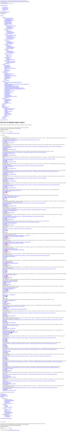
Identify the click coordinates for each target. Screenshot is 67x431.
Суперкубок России (10, 27)
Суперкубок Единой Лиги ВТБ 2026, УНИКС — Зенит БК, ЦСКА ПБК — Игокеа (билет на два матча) (21, 139)
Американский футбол (9, 109)
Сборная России (10, 28)
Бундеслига (9, 45)
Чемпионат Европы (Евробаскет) (10, 75)
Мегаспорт (4, 313)
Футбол (4, 17)
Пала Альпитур (5, 301)
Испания (6, 29)
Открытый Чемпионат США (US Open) (12, 86)
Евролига (6, 72)
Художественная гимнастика (10, 108)
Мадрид (4, 264)
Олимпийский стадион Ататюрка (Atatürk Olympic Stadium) (13, 236)
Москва (4, 141)
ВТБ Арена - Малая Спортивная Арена (9, 140)
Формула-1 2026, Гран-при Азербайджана (10, 281)
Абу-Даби (4, 230)
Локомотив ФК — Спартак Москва (24, 202)
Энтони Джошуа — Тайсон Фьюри (9, 294)
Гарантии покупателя (8, 399)
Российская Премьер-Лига (11, 25)
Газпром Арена (5, 375)
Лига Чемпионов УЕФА (9, 18)
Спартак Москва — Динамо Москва (24, 152)
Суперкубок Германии (11, 47)
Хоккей (4, 64)
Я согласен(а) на (10, 133)
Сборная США (9, 56)
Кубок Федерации (8, 95)
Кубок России (9, 26)
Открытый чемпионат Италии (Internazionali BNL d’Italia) (15, 88)
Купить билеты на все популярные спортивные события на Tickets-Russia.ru (14, 0)
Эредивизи (9, 58)
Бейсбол (6, 110)
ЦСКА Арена (5, 269)
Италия (6, 39)
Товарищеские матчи (8, 23)
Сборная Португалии (10, 62)
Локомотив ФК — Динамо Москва (32, 146)
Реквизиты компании (8, 407)
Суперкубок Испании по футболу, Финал (10, 248)
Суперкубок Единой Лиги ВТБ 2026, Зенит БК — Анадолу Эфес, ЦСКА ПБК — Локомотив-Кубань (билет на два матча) (24, 209)
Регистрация (7, 402)
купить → (2, 15)
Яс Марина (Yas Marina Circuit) (8, 288)
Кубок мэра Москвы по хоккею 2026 (9, 315)
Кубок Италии (9, 41)
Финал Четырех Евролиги (9, 73)
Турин (4, 302)
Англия (6, 34)
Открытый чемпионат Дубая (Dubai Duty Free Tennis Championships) (17, 84)
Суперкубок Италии (10, 42)
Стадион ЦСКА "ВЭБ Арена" (8, 159)
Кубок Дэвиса (7, 94)
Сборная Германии (10, 48)
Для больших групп (8, 415)
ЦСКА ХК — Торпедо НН (29, 337)
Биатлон (4, 98)
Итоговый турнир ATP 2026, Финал (9, 300)
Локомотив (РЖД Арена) (7, 147)
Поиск (6, 409)
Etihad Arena (5, 229)
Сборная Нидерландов (11, 59)
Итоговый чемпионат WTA (9, 90)
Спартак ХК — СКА (27, 355)
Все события (7, 63)
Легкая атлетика (7, 113)
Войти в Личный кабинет (5, 11)
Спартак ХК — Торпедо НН (30, 343)
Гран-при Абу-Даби (6, 290)
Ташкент (4, 257)
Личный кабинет (8, 401)
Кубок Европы (7, 76)
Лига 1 (8, 50)
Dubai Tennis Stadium (6, 307)
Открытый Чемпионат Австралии (11, 96)
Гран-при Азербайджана (7, 284)
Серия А (8, 40)
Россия (6, 24)
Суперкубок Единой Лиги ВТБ (8, 142)
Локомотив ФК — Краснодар (30, 387)
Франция (6, 49)
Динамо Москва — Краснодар (30, 171)
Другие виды (5, 107)
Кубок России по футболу (7, 370)
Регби (6, 115)
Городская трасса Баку (6, 282)
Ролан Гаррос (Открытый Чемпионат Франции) (13, 82)
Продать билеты (5, 9)
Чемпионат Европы (8, 22)
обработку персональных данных (14, 133)
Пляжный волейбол (8, 114)
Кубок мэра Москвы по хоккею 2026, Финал (10, 325)
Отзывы (4, 10)
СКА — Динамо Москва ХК (30, 349)
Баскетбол (4, 71)
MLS (7, 55)
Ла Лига (8, 30)
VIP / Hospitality (7, 416)
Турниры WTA (7, 89)
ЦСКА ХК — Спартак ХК (29, 268)
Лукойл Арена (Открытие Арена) (8, 153)
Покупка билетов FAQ (9, 412)
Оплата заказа (5, 7)
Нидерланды (7, 57)
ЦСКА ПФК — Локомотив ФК (31, 367)
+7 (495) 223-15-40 (3, 2)
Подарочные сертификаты (9, 400)
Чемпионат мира (8, 67)
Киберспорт (7, 116)
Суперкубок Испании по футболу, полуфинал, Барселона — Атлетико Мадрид (17, 242)
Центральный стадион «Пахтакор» (9, 256)
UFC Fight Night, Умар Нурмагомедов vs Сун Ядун (12, 190)
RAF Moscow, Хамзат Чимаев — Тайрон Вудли (11, 196)
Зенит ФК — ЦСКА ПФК (29, 380)
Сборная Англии (10, 38)
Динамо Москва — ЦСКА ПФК (31, 184)
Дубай (4, 308)
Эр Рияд (4, 296)
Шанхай (4, 192)
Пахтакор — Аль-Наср (26, 255)
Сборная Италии (10, 43)
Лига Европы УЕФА (8, 19)
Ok (11, 131)
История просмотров (8, 403)
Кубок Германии (10, 46)
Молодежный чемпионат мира (10, 68)
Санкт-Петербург (6, 351)
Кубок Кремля (7, 93)
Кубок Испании (9, 31)
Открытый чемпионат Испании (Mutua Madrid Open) (14, 87)
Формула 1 (4, 103)
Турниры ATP (7, 91)
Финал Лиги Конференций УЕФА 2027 (10, 274)
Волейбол (6, 112)
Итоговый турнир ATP (9, 92)
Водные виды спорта (8, 111)
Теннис (4, 81)
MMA (4, 105)
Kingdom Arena (5, 295)
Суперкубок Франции (11, 52)
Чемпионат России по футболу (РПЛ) (9, 149)
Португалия (7, 60)
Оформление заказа (8, 411)
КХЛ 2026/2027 (7, 65)
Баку (3, 283)
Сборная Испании (10, 33)
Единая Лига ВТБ (8, 77)
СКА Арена (5, 350)
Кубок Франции (9, 51)
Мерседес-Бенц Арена (6, 191)
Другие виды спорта (4, 119)
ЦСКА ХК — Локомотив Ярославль (33, 361)
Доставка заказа (5, 8)
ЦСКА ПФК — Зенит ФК (29, 158)
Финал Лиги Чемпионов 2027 (8, 262)
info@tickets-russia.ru (4, 5)
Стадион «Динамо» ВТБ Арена (8, 172)
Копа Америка (9, 54)
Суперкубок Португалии (11, 61)
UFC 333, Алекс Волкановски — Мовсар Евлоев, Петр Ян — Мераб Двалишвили (17, 228)
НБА (5, 79)
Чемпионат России (8, 102)
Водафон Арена (5, 275)
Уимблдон (6, 83)
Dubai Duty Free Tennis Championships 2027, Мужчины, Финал (14, 306)
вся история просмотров (10, 392)
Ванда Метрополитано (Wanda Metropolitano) (11, 263)
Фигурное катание (6, 106)
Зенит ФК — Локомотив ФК (30, 374)
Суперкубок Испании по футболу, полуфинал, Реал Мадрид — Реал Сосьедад (16, 235)
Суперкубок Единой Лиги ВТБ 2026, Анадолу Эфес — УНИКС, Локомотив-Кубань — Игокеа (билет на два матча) (23, 216)
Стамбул (4, 237)
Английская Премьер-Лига (11, 35)
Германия (6, 44)
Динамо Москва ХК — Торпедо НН (32, 319)
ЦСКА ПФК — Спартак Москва (23, 165)
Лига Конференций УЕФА (9, 20)
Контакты (2, 396)
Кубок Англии (9, 36)
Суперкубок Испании (10, 32)
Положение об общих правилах (6, 418)
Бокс (3, 104)
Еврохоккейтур (7, 66)
